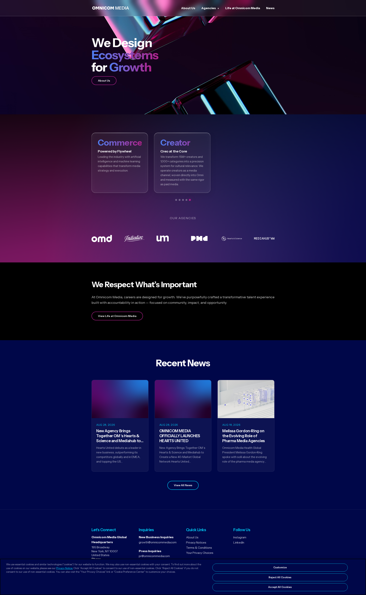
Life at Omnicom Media (242, 8)
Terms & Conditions (199, 547)
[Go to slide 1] (176, 200)
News (270, 8)
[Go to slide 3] (183, 200)
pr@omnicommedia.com (154, 556)
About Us (188, 8)
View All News (183, 485)
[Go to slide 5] (190, 200)
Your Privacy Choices (199, 553)
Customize (280, 567)
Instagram (239, 537)
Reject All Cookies (280, 577)
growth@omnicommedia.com (158, 542)
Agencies (208, 8)
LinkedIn (238, 542)
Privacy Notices (196, 542)
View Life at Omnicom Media (117, 316)
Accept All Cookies (280, 587)
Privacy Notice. (64, 568)
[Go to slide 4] (186, 200)
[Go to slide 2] (180, 200)
